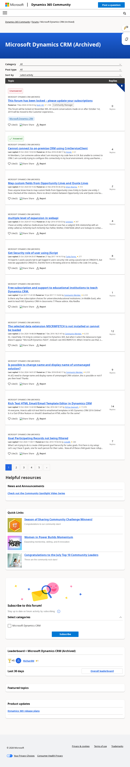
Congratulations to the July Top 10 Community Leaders (61, 555)
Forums (35, 21)
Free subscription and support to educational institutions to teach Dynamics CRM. (53, 289)
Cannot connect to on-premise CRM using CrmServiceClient (48, 148)
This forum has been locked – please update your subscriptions (50, 100)
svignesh (69, 222)
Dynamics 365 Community (51, 5)
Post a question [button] (111, 5)
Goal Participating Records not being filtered (38, 438)
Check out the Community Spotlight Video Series (36, 493)
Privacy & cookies (81, 746)
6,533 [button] (85, 295)
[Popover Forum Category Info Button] (59, 611)
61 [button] (75, 152)
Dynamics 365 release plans (24, 711)
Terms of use (100, 746)
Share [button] (31, 124)
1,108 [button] (48, 105)
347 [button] (77, 222)
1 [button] (37, 661)
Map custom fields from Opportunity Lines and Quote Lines (48, 183)
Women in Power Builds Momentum (48, 537)
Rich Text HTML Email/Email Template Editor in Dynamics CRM (50, 403)
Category (10, 64)
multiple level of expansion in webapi (33, 218)
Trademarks (117, 746)
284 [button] (74, 442)
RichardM (28, 660)
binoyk (69, 152)
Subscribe (65, 634)
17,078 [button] (84, 407)
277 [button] (80, 256)
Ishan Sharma (71, 187)
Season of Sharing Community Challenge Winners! (58, 519)
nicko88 (67, 442)
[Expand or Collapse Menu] (5, 12)
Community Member (72, 295)
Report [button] (43, 124)
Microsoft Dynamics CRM (21, 118)
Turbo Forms (71, 256)
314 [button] (81, 187)
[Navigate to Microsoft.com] (14, 5)
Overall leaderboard (102, 671)
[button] (111, 5)
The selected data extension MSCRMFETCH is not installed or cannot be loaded (53, 328)
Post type (10, 69)
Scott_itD (40, 105)
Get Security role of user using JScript (33, 253)
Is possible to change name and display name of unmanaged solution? (49, 366)
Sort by (9, 75)
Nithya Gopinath (72, 407)
